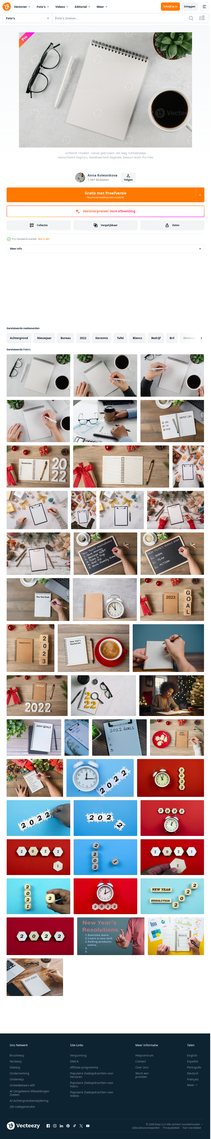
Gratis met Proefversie (104, 195)
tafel (120, 338)
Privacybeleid (168, 1127)
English (189, 1055)
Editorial (81, 7)
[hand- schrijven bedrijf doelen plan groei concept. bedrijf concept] (176, 936)
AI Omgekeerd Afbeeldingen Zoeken (24, 1093)
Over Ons (139, 1067)
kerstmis (101, 338)
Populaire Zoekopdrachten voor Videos (90, 1094)
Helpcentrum (142, 1055)
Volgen (126, 179)
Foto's (41, 7)
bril (172, 338)
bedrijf (156, 338)
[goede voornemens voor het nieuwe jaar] (100, 778)
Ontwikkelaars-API (21, 1085)
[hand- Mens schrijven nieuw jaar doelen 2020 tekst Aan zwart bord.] (172, 553)
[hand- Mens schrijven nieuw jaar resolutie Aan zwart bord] (105, 553)
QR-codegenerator (22, 1107)
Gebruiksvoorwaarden (142, 1127)
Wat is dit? (44, 239)
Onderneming (19, 1073)
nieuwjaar (44, 338)
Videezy (14, 1067)
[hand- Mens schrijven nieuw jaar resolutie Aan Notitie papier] (35, 778)
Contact (138, 1061)
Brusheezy (16, 1055)
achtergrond (19, 338)
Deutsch (190, 1073)
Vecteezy (15, 1061)
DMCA (73, 1061)
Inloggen (186, 6)
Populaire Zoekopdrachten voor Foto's (90, 1084)
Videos (60, 7)
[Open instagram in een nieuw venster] (54, 1125)
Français (190, 1079)
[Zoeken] (187, 18)
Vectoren (20, 7)
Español (189, 1061)
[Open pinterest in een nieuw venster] (68, 1125)
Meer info (16, 248)
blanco (137, 338)
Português (191, 1067)
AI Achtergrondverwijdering (28, 1101)
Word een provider (139, 1075)
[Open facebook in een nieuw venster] (48, 1125)
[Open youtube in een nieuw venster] (87, 1125)
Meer (100, 7)
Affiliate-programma (83, 1067)
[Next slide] (194, 338)
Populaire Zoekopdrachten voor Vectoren (90, 1075)
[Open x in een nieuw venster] (81, 1125)
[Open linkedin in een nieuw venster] (61, 1125)
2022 (83, 338)
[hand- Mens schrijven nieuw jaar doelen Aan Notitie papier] (172, 421)
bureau (66, 338)
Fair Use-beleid (189, 1127)
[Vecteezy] (6, 6)
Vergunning (77, 1055)
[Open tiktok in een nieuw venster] (74, 1125)
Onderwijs (16, 1079)
